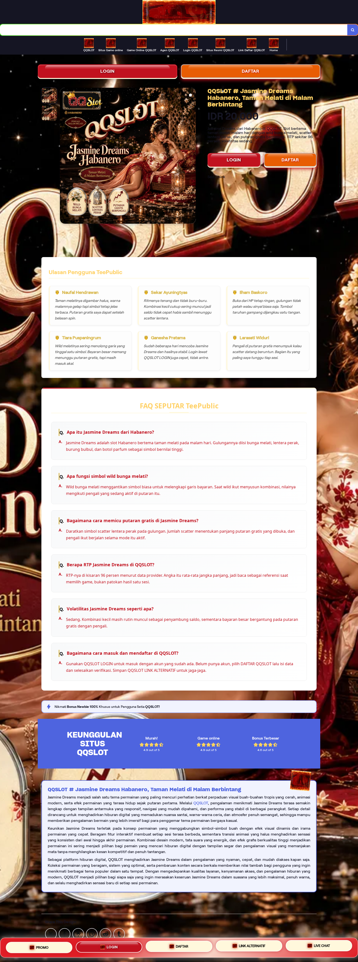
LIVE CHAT (322, 948)
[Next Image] (192, 156)
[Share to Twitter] (51, 934)
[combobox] (174, 29)
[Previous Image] (64, 156)
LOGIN (107, 71)
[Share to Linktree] (78, 934)
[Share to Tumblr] (119, 934)
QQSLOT (200, 803)
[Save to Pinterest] (92, 934)
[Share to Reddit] (105, 934)
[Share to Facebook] (64, 934)
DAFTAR (250, 71)
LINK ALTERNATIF (252, 947)
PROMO (42, 946)
